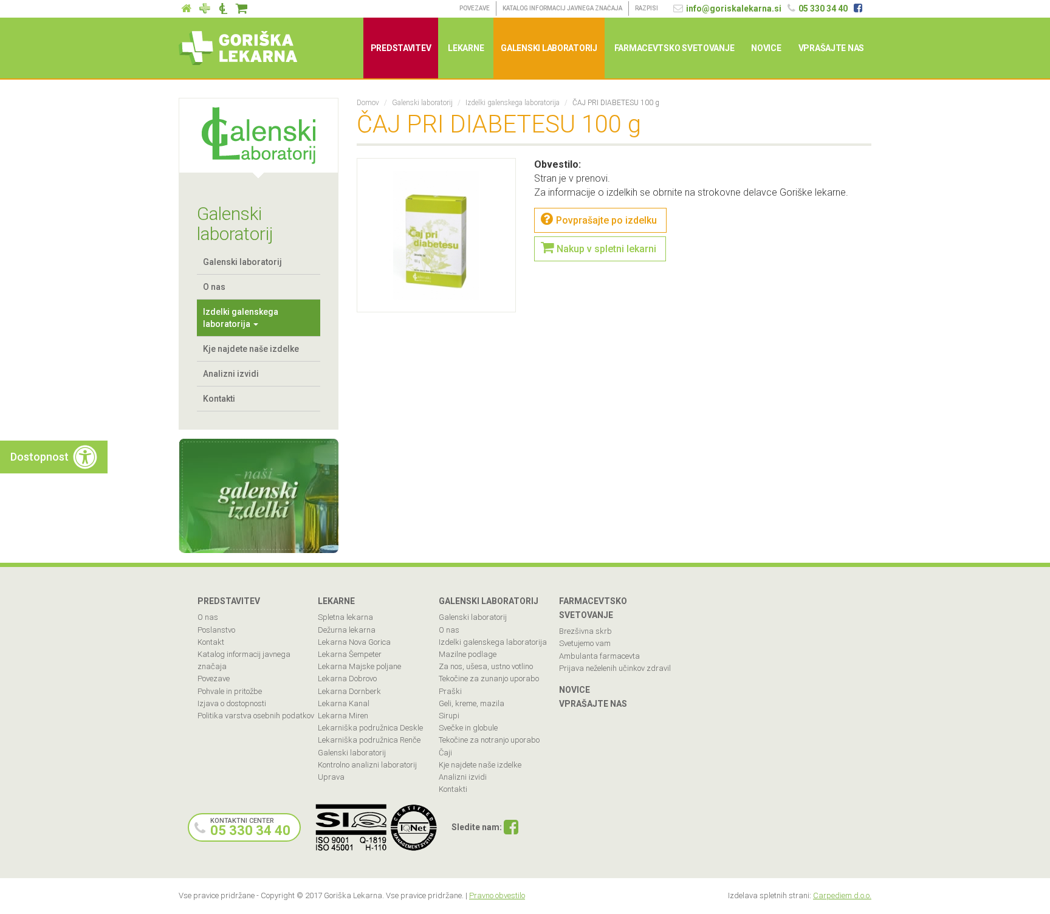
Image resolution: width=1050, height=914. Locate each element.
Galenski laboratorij (223, 9)
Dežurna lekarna (347, 629)
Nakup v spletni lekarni (606, 249)
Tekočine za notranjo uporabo (489, 739)
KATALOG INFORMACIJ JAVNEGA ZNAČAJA (562, 8)
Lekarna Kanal (343, 703)
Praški (450, 691)
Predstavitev (401, 48)
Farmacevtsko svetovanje (674, 48)
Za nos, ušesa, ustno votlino (486, 666)
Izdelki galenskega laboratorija (240, 318)
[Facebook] (511, 828)
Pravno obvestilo (497, 895)
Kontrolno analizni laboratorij (367, 764)
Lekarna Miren (343, 715)
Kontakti (219, 399)
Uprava (331, 777)
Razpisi (646, 8)
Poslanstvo (216, 629)
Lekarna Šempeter (350, 654)
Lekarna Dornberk (349, 691)
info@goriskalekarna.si (733, 8)
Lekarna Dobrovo (347, 678)
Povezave (474, 8)
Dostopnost (39, 456)
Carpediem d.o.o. (842, 895)
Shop (241, 9)
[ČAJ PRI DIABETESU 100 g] (436, 235)
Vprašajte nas (831, 48)
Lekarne (205, 9)
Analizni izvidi (231, 374)
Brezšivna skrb (585, 631)
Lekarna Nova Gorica (354, 642)
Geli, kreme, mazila (471, 703)
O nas (214, 287)
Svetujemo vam (585, 643)
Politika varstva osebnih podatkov (255, 715)
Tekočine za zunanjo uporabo (489, 678)
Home (186, 9)
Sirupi (449, 715)
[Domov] (242, 48)
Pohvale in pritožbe (229, 691)
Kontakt (210, 642)
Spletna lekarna (345, 617)
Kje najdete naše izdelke (251, 349)
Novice (766, 48)
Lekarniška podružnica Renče (369, 739)
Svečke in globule (468, 727)
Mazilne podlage (467, 654)
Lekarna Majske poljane (359, 666)
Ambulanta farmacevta (599, 656)
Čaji (445, 752)
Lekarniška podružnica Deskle (370, 727)
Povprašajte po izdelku (606, 220)
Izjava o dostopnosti (231, 703)
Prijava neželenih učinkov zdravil (615, 668)
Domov (368, 102)
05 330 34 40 (823, 8)
